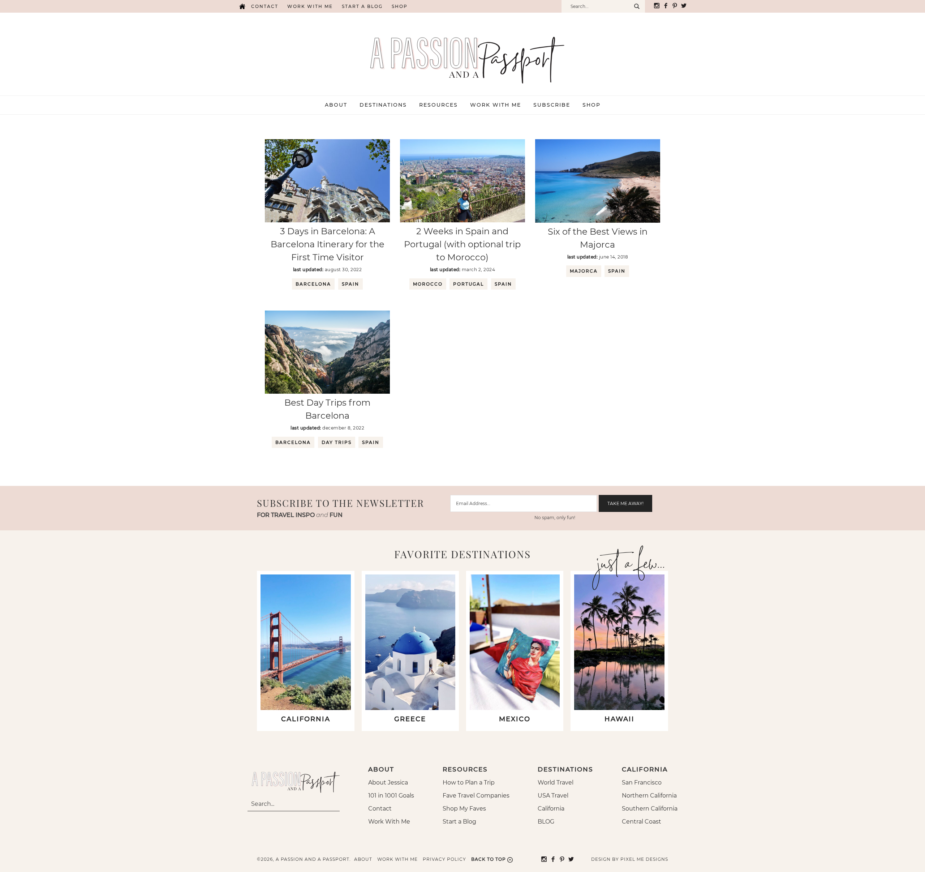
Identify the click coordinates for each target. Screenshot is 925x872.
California (551, 808)
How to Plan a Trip (469, 782)
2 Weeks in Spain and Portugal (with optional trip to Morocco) (462, 244)
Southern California (649, 808)
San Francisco (642, 782)
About (363, 859)
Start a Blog (362, 6)
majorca (584, 271)
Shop (400, 6)
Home (242, 6)
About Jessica (388, 782)
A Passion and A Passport (462, 53)
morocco (428, 284)
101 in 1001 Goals (391, 795)
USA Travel (553, 795)
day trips (337, 442)
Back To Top (488, 859)
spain (350, 284)
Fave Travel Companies (476, 795)
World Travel (555, 782)
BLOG (546, 821)
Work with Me (310, 6)
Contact (264, 6)
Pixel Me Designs (644, 859)
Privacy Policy (444, 859)
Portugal (468, 284)
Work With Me (389, 821)
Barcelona (313, 284)
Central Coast (641, 821)
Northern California (649, 795)
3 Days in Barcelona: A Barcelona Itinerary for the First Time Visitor (327, 244)
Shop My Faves (464, 808)
